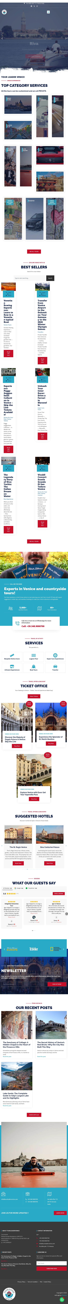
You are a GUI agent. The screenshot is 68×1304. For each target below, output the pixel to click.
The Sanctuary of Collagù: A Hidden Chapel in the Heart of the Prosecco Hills (16, 1044)
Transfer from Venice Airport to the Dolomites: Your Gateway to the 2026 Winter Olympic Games (42, 315)
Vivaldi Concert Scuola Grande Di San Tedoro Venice (42, 482)
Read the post (7, 1056)
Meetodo (64, 1295)
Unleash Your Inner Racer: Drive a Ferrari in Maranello (42, 396)
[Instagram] (37, 6)
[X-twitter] (34, 6)
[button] (48, 12)
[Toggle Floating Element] (62, 1299)
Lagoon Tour (33, 659)
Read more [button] (11, 917)
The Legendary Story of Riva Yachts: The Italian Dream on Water (8, 485)
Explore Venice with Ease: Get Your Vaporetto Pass (33, 793)
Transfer (55, 670)
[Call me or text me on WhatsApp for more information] (17, 623)
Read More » (4, 1261)
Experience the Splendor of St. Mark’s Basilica (51, 738)
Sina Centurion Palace (49, 847)
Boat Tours (33, 670)
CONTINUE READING (34, 45)
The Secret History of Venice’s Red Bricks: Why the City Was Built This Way (50, 1044)
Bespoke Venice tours (12, 659)
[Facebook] (31, 6)
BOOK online (29, 703)
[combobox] (30, 278)
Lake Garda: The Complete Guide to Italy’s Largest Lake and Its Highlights (16, 1095)
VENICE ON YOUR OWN (12, 734)
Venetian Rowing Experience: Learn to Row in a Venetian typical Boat (8, 311)
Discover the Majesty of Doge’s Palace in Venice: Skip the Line (15, 739)
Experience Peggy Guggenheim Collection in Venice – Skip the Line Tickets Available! (8, 400)
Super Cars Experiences (55, 659)
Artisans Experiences (12, 670)
